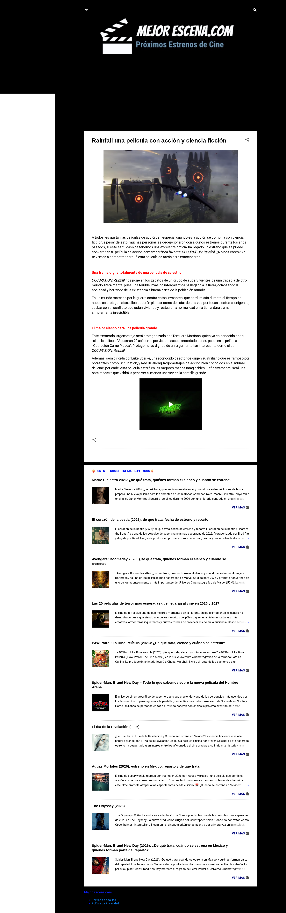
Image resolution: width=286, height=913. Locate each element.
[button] (247, 140)
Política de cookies (104, 900)
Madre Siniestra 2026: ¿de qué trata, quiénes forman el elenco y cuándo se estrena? (162, 480)
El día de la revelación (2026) (115, 727)
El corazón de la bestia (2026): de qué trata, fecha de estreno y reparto (150, 520)
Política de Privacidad (105, 903)
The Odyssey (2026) (108, 806)
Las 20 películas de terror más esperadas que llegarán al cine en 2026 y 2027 (155, 603)
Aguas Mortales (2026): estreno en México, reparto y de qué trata (145, 766)
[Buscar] (255, 11)
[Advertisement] (170, 101)
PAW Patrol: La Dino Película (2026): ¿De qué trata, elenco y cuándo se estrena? (158, 643)
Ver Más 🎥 (240, 507)
